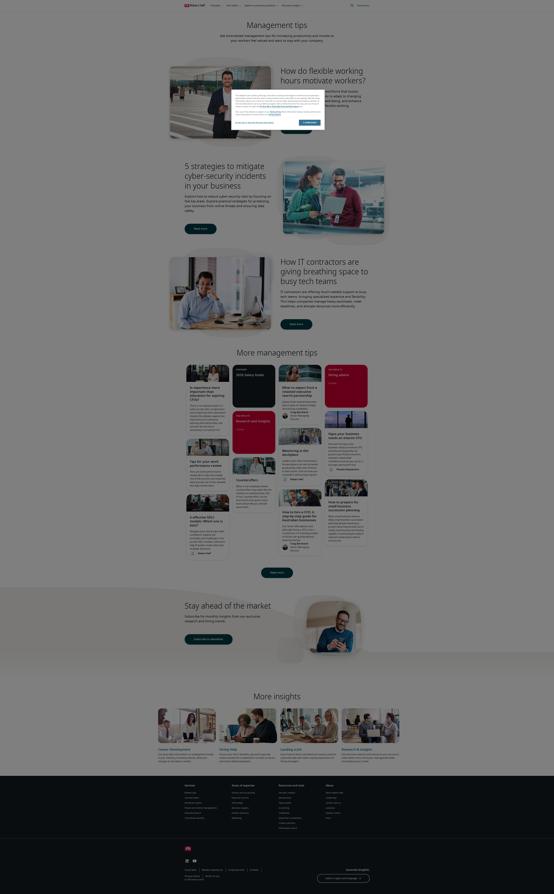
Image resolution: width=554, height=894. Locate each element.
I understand (309, 123)
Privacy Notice (274, 115)
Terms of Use (275, 112)
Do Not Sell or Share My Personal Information (279, 107)
